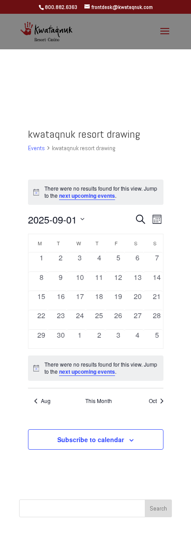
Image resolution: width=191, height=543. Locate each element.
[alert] (95, 368)
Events (36, 148)
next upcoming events (87, 196)
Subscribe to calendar (90, 439)
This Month (98, 400)
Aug (46, 400)
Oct (153, 400)
